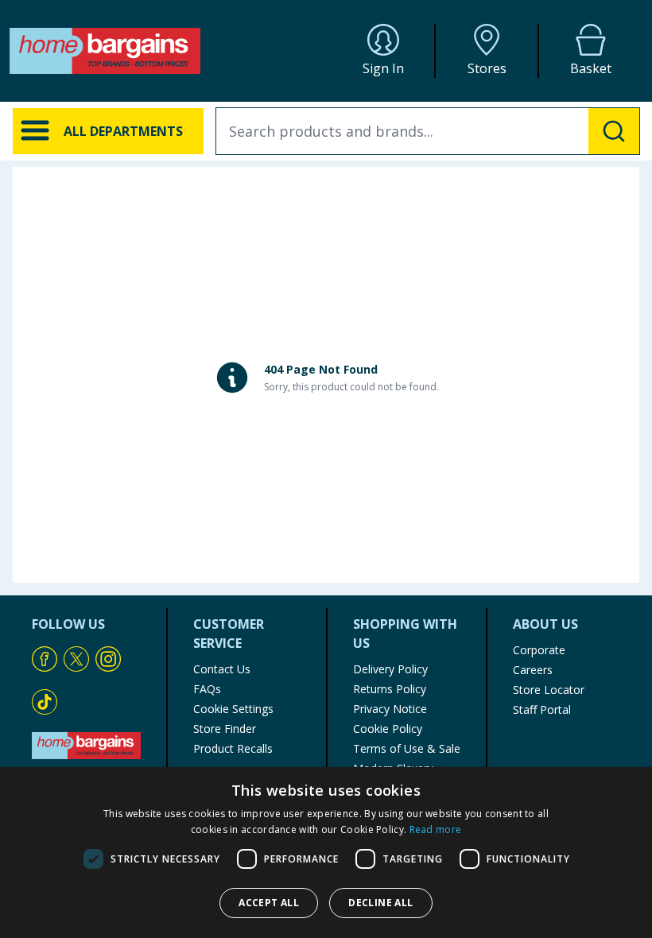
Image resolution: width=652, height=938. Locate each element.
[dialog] (326, 852)
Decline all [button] (380, 902)
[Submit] (613, 131)
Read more (435, 829)
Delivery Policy (390, 668)
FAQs (207, 688)
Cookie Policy (387, 728)
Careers (533, 669)
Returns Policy (389, 688)
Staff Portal (542, 709)
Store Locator (548, 689)
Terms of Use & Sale (406, 748)
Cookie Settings (233, 708)
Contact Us (221, 668)
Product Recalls (233, 748)
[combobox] (427, 131)
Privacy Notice (390, 708)
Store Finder (224, 728)
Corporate (539, 649)
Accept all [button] (269, 902)
